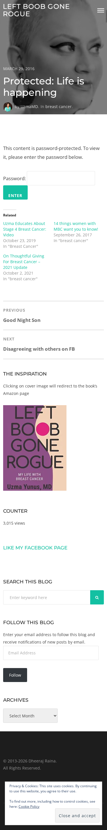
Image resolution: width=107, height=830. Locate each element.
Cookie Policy (29, 806)
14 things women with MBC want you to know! (76, 226)
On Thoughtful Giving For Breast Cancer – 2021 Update (23, 261)
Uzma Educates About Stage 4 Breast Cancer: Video (24, 229)
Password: (15, 178)
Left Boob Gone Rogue (36, 10)
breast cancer (58, 106)
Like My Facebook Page (35, 548)
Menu (100, 10)
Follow (15, 675)
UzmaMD (29, 106)
